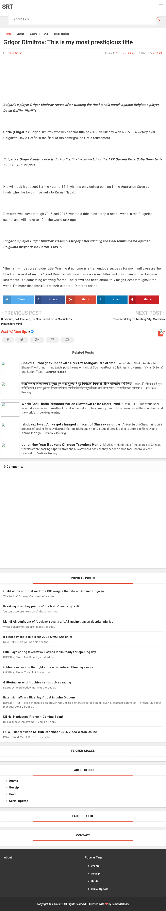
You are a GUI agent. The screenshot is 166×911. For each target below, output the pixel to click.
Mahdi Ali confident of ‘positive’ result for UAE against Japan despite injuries (58, 621)
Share (53, 299)
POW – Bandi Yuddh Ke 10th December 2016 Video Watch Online (50, 732)
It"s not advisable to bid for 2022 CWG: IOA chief (37, 637)
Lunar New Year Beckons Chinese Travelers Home (61, 445)
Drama (10, 53)
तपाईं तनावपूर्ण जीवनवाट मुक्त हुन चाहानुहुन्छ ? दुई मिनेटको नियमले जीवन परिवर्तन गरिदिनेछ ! (77, 383)
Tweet (22, 299)
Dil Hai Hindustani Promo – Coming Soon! (33, 717)
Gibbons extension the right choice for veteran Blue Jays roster (49, 667)
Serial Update (18, 801)
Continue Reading (56, 372)
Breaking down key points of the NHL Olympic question (42, 606)
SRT (7, 6)
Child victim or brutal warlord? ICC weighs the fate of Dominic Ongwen (53, 591)
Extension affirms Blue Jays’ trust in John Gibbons (39, 697)
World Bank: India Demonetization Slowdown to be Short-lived (70, 404)
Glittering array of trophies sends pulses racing (37, 682)
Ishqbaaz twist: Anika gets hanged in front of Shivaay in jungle (70, 424)
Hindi (12, 794)
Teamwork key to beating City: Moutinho (139, 319)
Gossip (18, 53)
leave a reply (128, 53)
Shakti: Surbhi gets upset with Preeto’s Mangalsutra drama (68, 363)
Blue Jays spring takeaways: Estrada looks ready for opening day (49, 652)
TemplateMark (120, 904)
